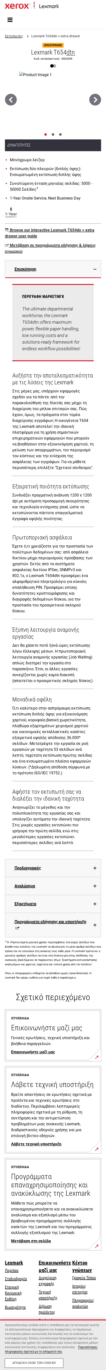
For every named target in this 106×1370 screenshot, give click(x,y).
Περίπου (11, 1270)
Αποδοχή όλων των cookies (34, 1363)
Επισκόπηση (25, 269)
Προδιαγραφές (28, 868)
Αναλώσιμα (25, 886)
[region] (53, 1344)
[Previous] (11, 100)
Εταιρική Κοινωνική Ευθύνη (13, 1293)
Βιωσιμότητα (15, 1307)
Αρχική (63, 6)
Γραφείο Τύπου (84, 1278)
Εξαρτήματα (25, 903)
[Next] (95, 100)
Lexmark (14, 1263)
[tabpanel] (53, 568)
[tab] (45, 134)
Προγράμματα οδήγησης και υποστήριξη (50, 921)
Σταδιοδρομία (16, 1278)
